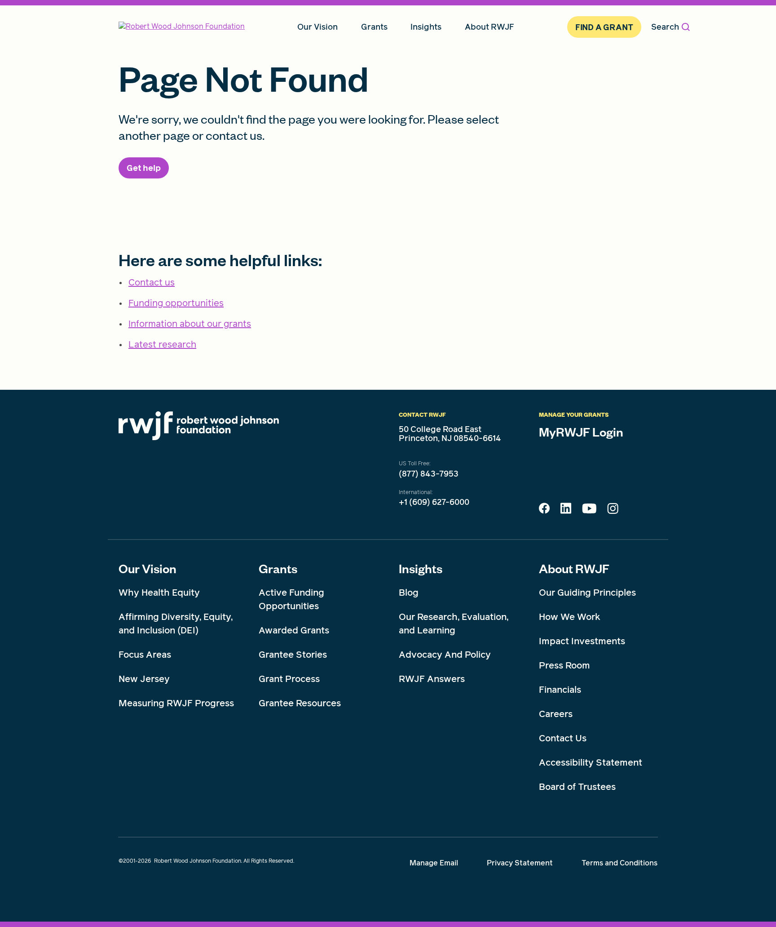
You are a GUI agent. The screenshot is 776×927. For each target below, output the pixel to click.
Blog (409, 592)
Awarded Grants (294, 630)
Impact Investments (582, 641)
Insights (420, 568)
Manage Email (434, 863)
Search (665, 26)
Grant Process (289, 679)
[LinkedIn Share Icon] (565, 510)
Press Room (564, 665)
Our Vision (147, 568)
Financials (560, 689)
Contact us (151, 282)
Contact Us (562, 738)
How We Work (569, 617)
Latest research (162, 344)
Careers (556, 714)
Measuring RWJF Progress (176, 703)
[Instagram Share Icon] (612, 510)
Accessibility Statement (590, 762)
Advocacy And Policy (445, 654)
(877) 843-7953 (429, 473)
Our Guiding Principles (587, 592)
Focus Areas (145, 654)
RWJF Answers (432, 679)
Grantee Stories (293, 654)
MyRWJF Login (581, 431)
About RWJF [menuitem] (489, 26)
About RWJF (574, 568)
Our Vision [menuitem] (317, 26)
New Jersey (144, 679)
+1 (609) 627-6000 (434, 502)
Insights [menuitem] (425, 26)
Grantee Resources (300, 703)
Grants (278, 568)
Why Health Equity (159, 592)
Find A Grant (604, 27)
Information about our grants (189, 323)
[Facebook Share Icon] (544, 510)
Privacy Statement (520, 863)
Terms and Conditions (619, 863)
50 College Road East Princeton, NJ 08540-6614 (450, 434)
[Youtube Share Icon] (589, 510)
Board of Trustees (577, 786)
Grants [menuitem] (374, 26)
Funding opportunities (176, 303)
